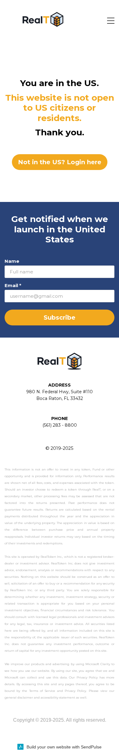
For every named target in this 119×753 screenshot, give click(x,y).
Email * (13, 285)
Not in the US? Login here (59, 162)
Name (12, 261)
